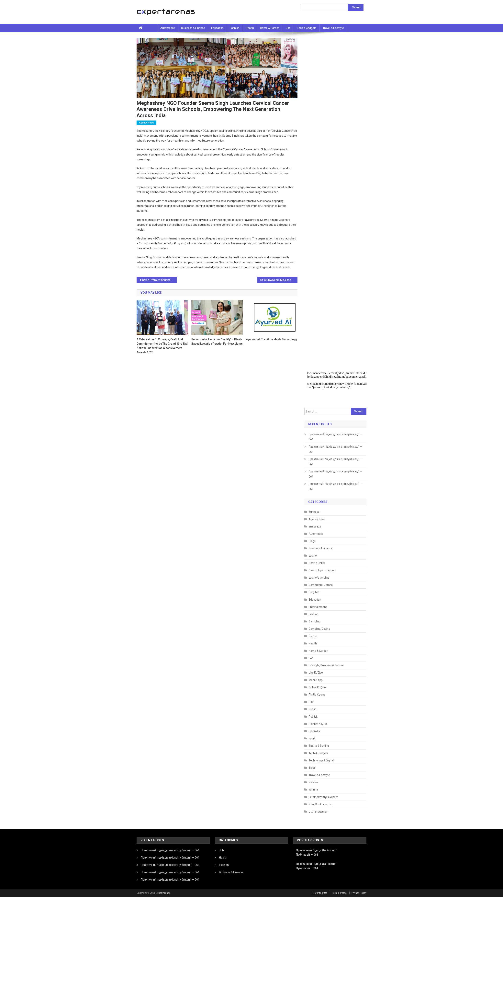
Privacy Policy (359, 893)
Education (217, 27)
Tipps (312, 767)
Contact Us (321, 893)
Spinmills (314, 731)
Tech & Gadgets (306, 27)
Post (311, 701)
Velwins (313, 782)
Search (356, 7)
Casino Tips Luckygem (322, 570)
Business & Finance (193, 27)
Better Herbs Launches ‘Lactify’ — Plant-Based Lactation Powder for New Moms (217, 341)
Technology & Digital (321, 760)
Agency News (146, 122)
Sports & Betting (319, 745)
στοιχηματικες (318, 811)
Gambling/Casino (319, 628)
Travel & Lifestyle (333, 27)
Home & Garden (270, 27)
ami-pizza (315, 526)
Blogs (312, 541)
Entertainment (318, 606)
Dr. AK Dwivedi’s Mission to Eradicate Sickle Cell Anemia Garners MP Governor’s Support (278, 280)
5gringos (314, 511)
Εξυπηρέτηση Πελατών (323, 797)
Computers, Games (321, 584)
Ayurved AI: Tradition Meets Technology (271, 339)
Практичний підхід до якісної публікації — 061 (335, 437)
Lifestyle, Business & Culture (326, 665)
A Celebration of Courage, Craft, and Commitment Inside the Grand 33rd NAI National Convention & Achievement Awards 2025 (162, 346)
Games (313, 636)
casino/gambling (319, 577)
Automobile (167, 27)
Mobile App (316, 680)
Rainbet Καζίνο (318, 723)
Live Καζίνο (316, 672)
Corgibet (314, 592)
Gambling (314, 621)
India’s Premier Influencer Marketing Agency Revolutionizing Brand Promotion (159, 280)
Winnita (313, 789)
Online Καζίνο (317, 687)
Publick (313, 716)
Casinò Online (317, 563)
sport (312, 738)
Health (250, 27)
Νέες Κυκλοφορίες (320, 804)
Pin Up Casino (317, 694)
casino (313, 555)
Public (312, 709)
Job (288, 27)
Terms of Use (339, 893)
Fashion (235, 27)
